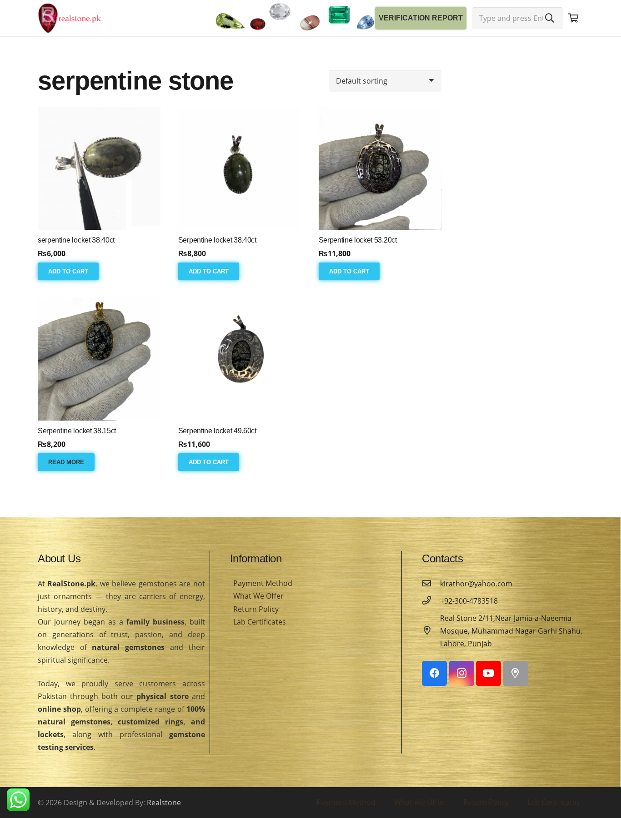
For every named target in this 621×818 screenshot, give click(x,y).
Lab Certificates (259, 622)
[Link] (69, 18)
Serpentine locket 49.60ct (217, 431)
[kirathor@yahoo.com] (431, 583)
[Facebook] (434, 673)
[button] (68, 271)
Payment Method (262, 583)
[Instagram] (461, 673)
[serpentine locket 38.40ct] (99, 168)
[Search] (549, 18)
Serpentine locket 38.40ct (217, 240)
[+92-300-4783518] (431, 601)
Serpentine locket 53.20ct (358, 240)
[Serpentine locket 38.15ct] (99, 358)
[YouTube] (488, 673)
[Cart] (573, 18)
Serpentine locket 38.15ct (77, 431)
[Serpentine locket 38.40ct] (239, 168)
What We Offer (258, 596)
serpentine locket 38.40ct (76, 240)
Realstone (164, 803)
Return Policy (256, 609)
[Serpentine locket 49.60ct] (239, 358)
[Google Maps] (515, 673)
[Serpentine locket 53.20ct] (380, 168)
